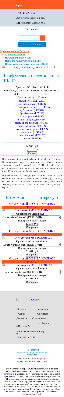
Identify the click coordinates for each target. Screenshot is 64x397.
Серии (21, 313)
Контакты (42, 309)
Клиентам (42, 313)
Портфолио (42, 322)
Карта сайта (32, 355)
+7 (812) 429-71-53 (25, 13)
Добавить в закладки (33, 351)
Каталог (21, 309)
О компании (39, 318)
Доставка (22, 318)
